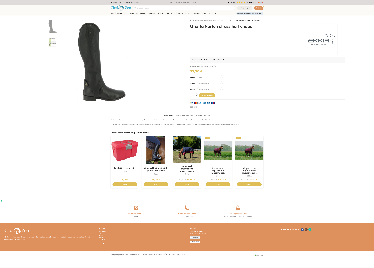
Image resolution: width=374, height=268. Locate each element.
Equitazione (102, 231)
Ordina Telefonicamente (187, 214)
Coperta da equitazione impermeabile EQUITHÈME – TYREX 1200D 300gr (218, 173)
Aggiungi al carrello (207, 95)
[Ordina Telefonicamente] (187, 207)
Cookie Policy (195, 241)
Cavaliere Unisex (211, 20)
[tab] (168, 115)
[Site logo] (121, 8)
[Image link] (16, 231)
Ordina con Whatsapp (136, 214)
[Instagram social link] (306, 229)
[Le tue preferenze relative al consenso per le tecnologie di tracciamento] (2, 201)
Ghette (231, 20)
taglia (192, 83)
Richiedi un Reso (104, 244)
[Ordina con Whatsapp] (136, 207)
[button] (245, 2)
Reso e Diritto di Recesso (198, 233)
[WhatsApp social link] (309, 229)
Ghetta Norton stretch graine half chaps (156, 169)
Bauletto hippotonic (124, 168)
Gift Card (102, 235)
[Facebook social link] (302, 229)
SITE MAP (102, 239)
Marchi (101, 237)
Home (192, 20)
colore (192, 77)
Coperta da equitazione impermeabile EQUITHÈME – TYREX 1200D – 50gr (187, 171)
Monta (192, 89)
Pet (100, 233)
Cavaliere (200, 20)
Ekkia (125, 172)
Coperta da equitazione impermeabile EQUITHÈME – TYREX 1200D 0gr (249, 173)
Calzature (223, 20)
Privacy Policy (195, 237)
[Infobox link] (116, 2)
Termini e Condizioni (196, 231)
